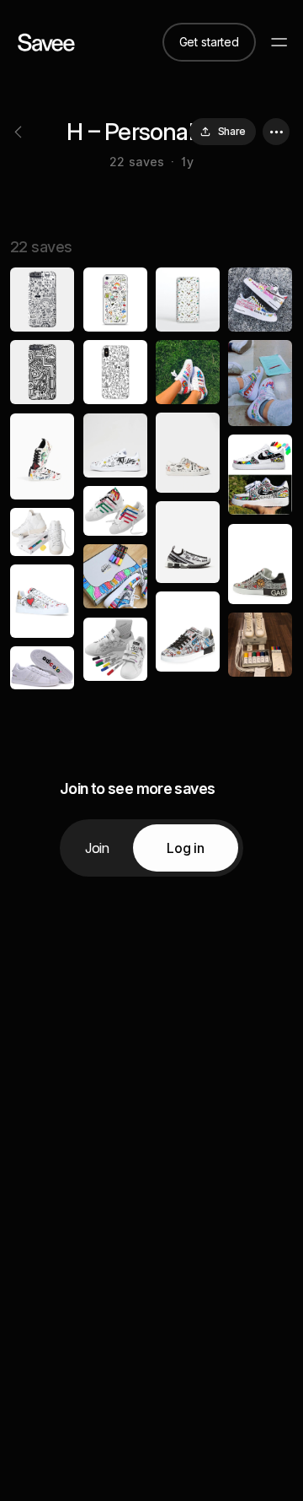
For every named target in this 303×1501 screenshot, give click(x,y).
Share (232, 131)
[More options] (276, 131)
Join (97, 848)
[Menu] (279, 42)
